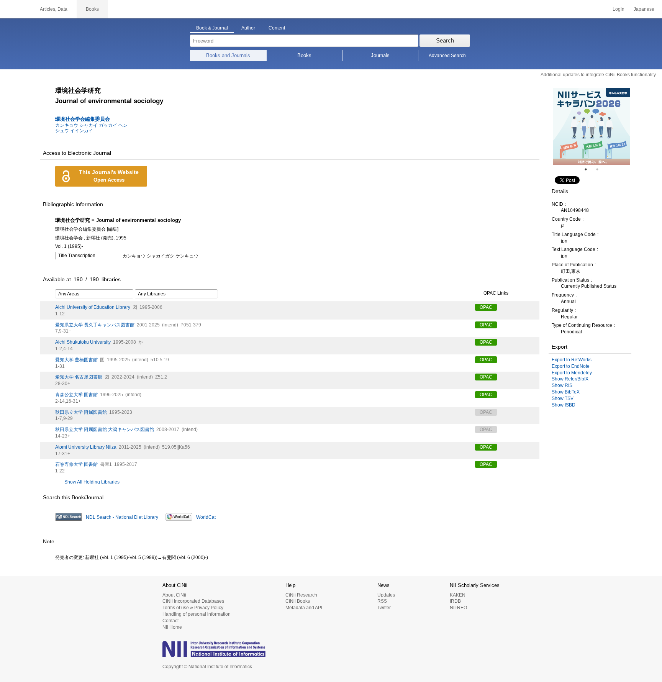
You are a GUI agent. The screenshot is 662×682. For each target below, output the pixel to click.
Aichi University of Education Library (92, 307)
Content (277, 28)
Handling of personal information (196, 614)
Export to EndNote (571, 366)
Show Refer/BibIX (570, 379)
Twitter (384, 607)
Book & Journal (212, 28)
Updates (386, 595)
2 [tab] (600, 169)
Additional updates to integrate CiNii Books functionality (598, 74)
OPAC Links (495, 293)
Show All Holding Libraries (92, 482)
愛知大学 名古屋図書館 (78, 377)
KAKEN (457, 595)
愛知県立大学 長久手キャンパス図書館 (94, 325)
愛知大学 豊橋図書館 (76, 359)
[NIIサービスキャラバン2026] (591, 126)
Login (618, 9)
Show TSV (563, 398)
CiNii (15, 9)
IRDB (455, 601)
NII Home (172, 627)
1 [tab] (589, 169)
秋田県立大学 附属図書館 (81, 412)
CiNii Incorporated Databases (193, 601)
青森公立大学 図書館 (76, 394)
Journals (380, 55)
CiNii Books (297, 601)
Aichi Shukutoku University (83, 342)
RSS (382, 601)
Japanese (644, 9)
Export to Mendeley (572, 372)
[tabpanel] (591, 126)
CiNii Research (301, 595)
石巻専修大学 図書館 (76, 464)
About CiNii (174, 595)
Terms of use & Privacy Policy (192, 607)
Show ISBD (563, 405)
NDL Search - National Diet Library (122, 517)
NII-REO (458, 607)
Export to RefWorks (572, 359)
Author (248, 28)
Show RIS (562, 385)
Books (304, 55)
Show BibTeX (566, 392)
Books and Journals (228, 55)
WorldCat (206, 517)
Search (445, 40)
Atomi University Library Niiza (85, 447)
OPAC (486, 307)
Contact (170, 620)
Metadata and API (303, 607)
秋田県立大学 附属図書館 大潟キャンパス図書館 (104, 429)
